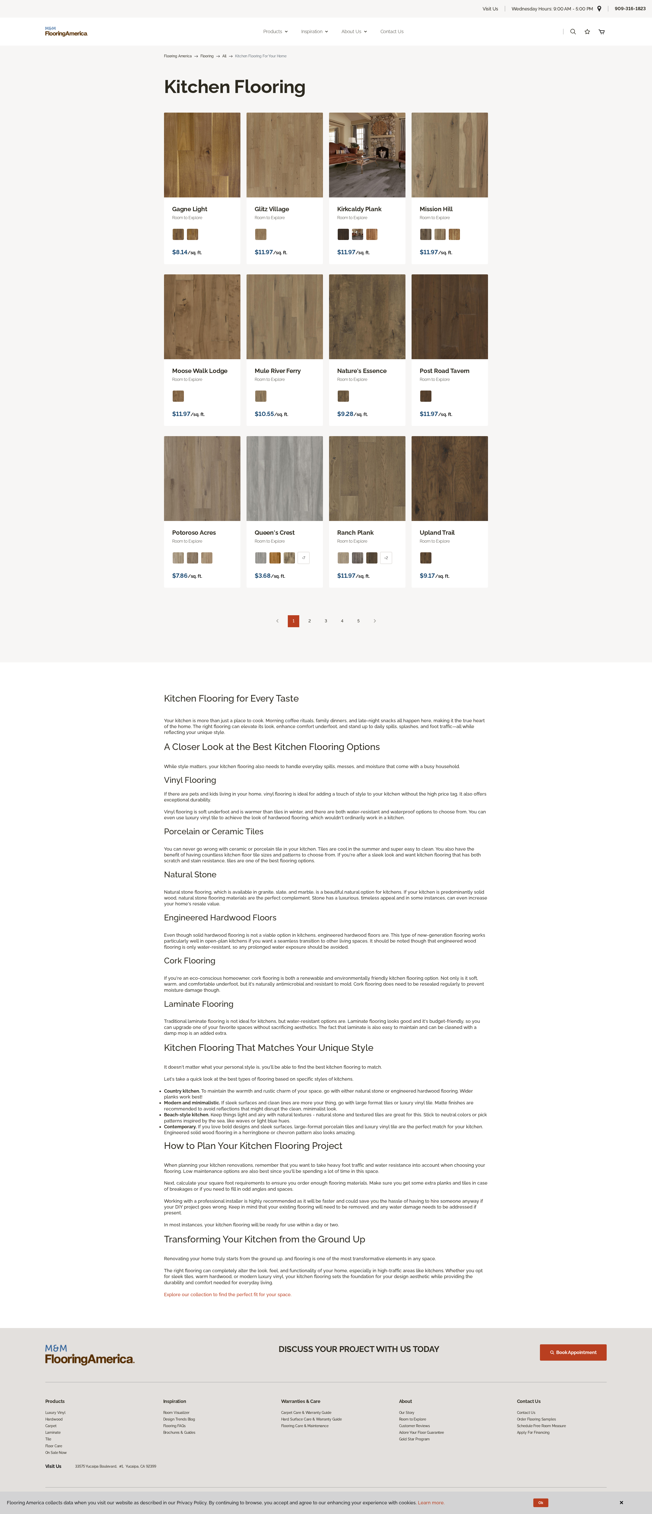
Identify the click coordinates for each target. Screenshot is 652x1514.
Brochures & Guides (179, 1432)
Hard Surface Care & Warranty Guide (311, 1419)
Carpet (51, 1426)
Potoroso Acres (194, 532)
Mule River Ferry (278, 370)
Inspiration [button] (311, 31)
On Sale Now (56, 1453)
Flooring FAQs (174, 1426)
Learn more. (431, 1502)
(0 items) (602, 32)
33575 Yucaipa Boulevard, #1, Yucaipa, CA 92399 (115, 1466)
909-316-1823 (630, 8)
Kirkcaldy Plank (359, 209)
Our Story (407, 1413)
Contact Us (392, 31)
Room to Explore (412, 1419)
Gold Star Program (414, 1439)
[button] (573, 31)
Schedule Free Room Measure (541, 1426)
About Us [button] (351, 31)
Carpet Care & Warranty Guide (306, 1413)
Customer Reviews (414, 1426)
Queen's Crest (275, 532)
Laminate (53, 1432)
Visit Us (490, 8)
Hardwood (54, 1419)
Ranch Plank (355, 532)
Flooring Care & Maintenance (305, 1426)
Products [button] (272, 31)
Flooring (207, 56)
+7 (303, 558)
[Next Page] (375, 621)
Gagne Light (189, 209)
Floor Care (53, 1446)
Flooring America (178, 56)
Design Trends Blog (179, 1419)
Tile (48, 1439)
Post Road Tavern (445, 370)
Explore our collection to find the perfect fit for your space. (228, 1294)
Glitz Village (272, 209)
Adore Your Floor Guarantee (421, 1432)
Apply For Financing (533, 1432)
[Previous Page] (277, 621)
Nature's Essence (362, 370)
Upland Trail (437, 532)
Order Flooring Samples (536, 1419)
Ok (540, 1503)
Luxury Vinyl (55, 1413)
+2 (386, 558)
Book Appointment (576, 1352)
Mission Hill (436, 209)
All (224, 56)
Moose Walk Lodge (199, 370)
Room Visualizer (176, 1413)
